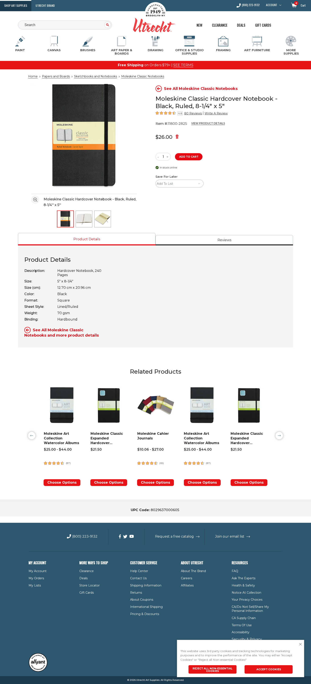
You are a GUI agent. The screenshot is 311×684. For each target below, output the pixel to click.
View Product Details (208, 123)
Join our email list (229, 536)
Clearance (219, 25)
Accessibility (240, 632)
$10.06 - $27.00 (150, 449)
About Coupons (141, 599)
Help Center (139, 571)
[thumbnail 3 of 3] (102, 219)
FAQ (235, 571)
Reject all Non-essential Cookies (213, 670)
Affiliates (187, 585)
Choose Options (62, 482)
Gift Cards (263, 25)
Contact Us (138, 578)
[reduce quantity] (159, 156)
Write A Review (216, 113)
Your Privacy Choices (247, 599)
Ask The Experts (243, 578)
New (199, 25)
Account (271, 4)
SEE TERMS (183, 65)
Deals (241, 25)
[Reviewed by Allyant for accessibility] (38, 671)
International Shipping (146, 607)
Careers (186, 578)
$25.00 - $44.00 (58, 449)
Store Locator (89, 585)
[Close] (300, 644)
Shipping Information (145, 585)
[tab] (87, 239)
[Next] (279, 436)
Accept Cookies (268, 669)
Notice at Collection (246, 593)
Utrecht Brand (45, 5)
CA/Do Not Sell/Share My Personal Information (250, 609)
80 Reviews (193, 113)
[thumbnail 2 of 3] (84, 219)
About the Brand (193, 571)
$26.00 (164, 137)
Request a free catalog (174, 536)
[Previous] (32, 436)
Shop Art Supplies (15, 5)
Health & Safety (243, 585)
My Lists (35, 585)
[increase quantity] (168, 156)
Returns (136, 593)
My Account (38, 571)
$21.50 (96, 449)
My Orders (36, 578)
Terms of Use (242, 625)
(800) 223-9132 (251, 5)
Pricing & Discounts (144, 614)
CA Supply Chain (244, 618)
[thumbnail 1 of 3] (65, 219)
